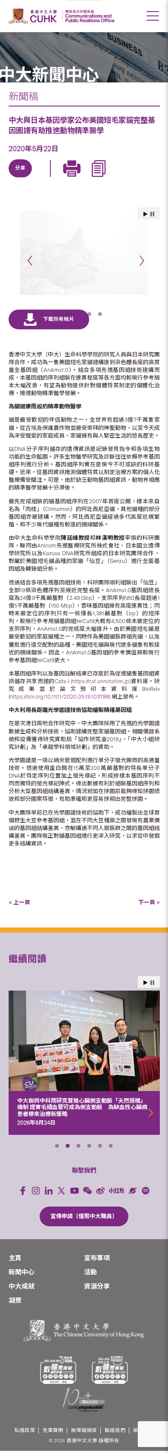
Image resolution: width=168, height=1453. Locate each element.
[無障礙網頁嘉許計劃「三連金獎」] (58, 1362)
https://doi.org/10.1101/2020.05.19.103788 (59, 688)
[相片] (84, 252)
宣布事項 (97, 1250)
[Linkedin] (21, 178)
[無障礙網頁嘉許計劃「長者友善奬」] (109, 1362)
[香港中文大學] (34, 16)
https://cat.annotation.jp (100, 673)
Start (145, 974)
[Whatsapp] (100, 178)
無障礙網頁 (84, 1422)
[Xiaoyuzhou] (132, 1182)
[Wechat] (87, 1182)
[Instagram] (35, 1182)
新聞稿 (23, 97)
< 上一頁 (19, 894)
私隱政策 (24, 1422)
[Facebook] (23, 1182)
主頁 (15, 1250)
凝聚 (15, 1292)
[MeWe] (120, 178)
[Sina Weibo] (80, 178)
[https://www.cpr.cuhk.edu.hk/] (88, 16)
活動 (90, 1264)
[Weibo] (100, 1182)
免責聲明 (53, 1422)
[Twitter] (40, 178)
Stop (152, 974)
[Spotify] (145, 1182)
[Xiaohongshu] (116, 1182)
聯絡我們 (115, 1422)
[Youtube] (74, 1182)
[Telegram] (60, 178)
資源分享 (97, 1278)
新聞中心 (21, 1264)
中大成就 (21, 1278)
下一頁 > (149, 894)
